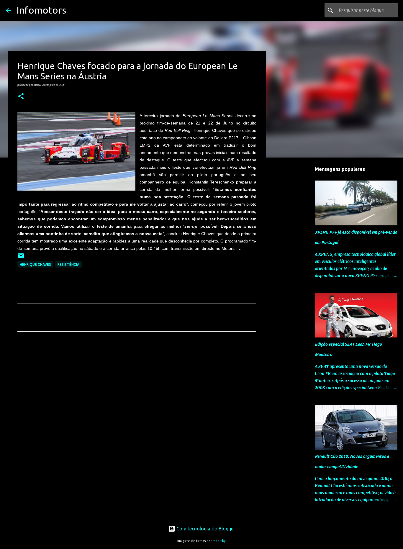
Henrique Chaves (35, 264)
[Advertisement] (137, 391)
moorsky (219, 541)
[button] (20, 96)
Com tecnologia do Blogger (205, 528)
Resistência (68, 264)
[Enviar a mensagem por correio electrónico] (20, 258)
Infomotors (41, 10)
